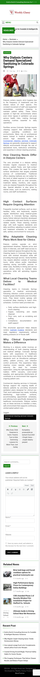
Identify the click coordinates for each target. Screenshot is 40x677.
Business (7, 53)
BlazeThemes (19, 673)
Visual (27, 485)
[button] (8, 489)
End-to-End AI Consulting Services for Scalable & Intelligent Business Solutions (18, 2)
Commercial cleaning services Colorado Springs (19, 417)
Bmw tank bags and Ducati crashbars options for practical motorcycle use (24, 572)
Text (32, 485)
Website (8, 535)
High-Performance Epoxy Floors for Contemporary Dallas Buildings (23, 585)
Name (8, 517)
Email (8, 526)
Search (7, 466)
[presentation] (8, 489)
